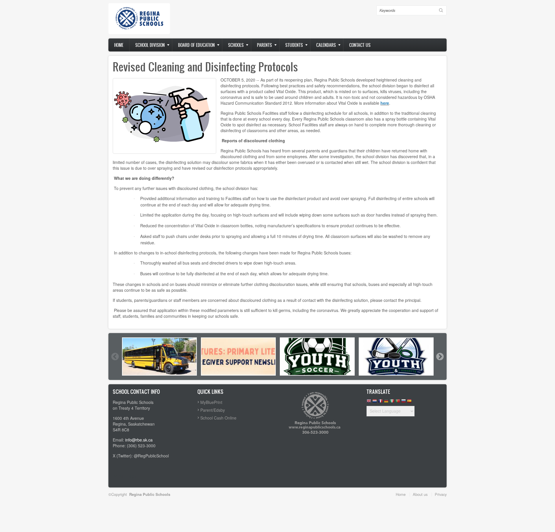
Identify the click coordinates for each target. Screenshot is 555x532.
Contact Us (360, 45)
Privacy (441, 494)
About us (420, 494)
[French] (380, 402)
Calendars (326, 45)
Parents (264, 45)
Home (118, 45)
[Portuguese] (397, 402)
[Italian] (392, 402)
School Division (150, 45)
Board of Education (196, 45)
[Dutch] (374, 402)
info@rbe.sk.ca (139, 440)
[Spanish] (409, 402)
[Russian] (403, 402)
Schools (236, 45)
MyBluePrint (211, 402)
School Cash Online (218, 418)
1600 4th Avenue (128, 418)
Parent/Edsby (212, 410)
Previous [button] (115, 356)
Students (294, 45)
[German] (386, 402)
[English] (369, 402)
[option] (159, 356)
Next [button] (440, 356)
